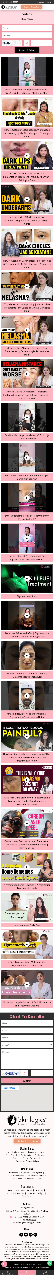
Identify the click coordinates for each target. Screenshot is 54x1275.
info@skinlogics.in (44, 2)
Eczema (20, 1193)
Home (23, 19)
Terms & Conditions (20, 1264)
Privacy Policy (36, 1264)
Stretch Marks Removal (37, 1175)
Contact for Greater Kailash (27, 1161)
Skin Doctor (32, 1152)
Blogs (42, 1152)
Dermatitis (13, 1172)
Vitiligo (41, 1193)
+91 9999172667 (11, 2)
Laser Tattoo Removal (14, 1175)
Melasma (39, 1190)
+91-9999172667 (20, 1217)
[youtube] (35, 1235)
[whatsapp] (49, 1263)
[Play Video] (27, 71)
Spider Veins (17, 1178)
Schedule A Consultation (32, 7)
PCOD (39, 1178)
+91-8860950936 (28, 1220)
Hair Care (25, 1172)
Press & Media (12, 1155)
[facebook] (21, 1235)
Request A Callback (27, 50)
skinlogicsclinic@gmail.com (28, 1222)
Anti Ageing (37, 1172)
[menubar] (49, 7)
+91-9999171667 (36, 1217)
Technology (40, 1155)
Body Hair (29, 1178)
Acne (10, 1190)
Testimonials (26, 1155)
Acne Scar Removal (23, 1190)
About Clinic (19, 1152)
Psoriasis (31, 1193)
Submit (27, 1081)
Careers (16, 1158)
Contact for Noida (30, 1158)
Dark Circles (27, 1196)
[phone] (4, 1264)
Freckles (10, 1193)
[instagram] (31, 1235)
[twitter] (26, 1235)
